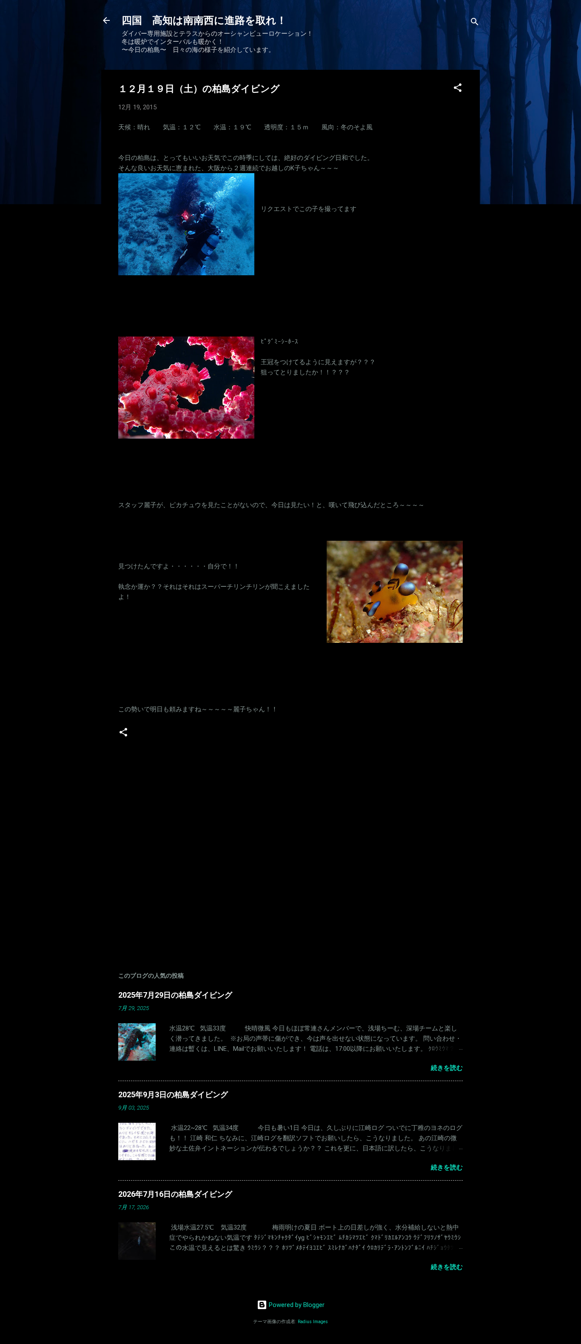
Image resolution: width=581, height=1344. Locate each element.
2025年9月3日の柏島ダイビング (173, 1094)
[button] (458, 89)
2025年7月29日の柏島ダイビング (175, 994)
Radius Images (313, 1321)
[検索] (475, 23)
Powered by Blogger (296, 1305)
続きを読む (447, 1068)
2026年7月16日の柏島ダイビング (175, 1194)
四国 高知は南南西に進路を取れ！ (204, 20)
